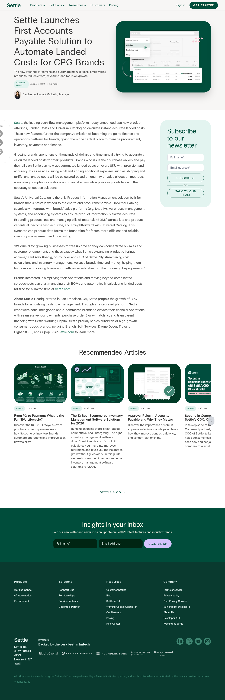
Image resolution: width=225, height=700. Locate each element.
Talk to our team (185, 193)
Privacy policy (171, 595)
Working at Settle (173, 623)
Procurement (21, 601)
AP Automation (22, 595)
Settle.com (62, 289)
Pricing (113, 5)
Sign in (180, 5)
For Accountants (68, 601)
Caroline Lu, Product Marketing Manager (46, 94)
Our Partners (113, 612)
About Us (168, 612)
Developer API (171, 618)
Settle (18, 123)
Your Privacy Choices (175, 601)
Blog (108, 595)
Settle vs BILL (114, 601)
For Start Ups (66, 590)
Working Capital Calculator (121, 606)
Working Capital (23, 590)
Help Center (113, 623)
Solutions (56, 5)
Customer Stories (116, 590)
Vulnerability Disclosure (176, 606)
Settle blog (110, 492)
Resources (76, 5)
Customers (98, 5)
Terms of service (172, 590)
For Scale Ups (67, 595)
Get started (203, 5)
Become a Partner (69, 606)
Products (36, 5)
